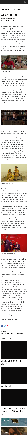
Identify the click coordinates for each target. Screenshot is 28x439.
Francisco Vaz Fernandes (9, 20)
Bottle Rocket (6, 333)
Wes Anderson (19, 334)
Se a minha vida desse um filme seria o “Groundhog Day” (13, 411)
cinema (12, 333)
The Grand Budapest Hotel (8, 334)
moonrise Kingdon (19, 333)
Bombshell (6, 386)
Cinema (4, 331)
